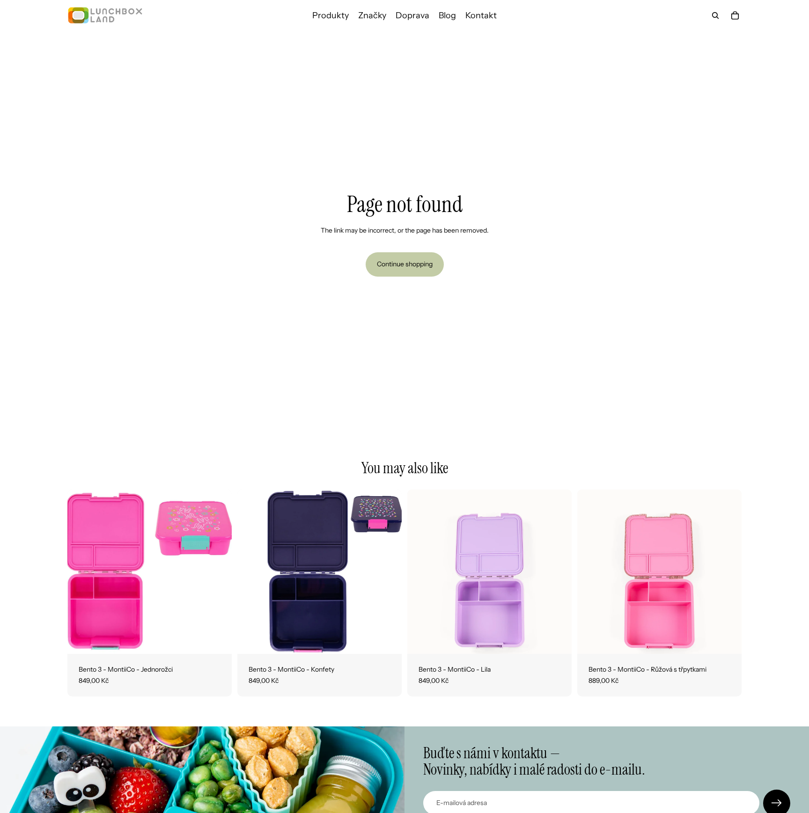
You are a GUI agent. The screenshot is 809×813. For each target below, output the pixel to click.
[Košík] (735, 15)
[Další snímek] (218, 572)
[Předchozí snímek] (81, 572)
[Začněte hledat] (715, 15)
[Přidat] (217, 639)
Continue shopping (405, 264)
